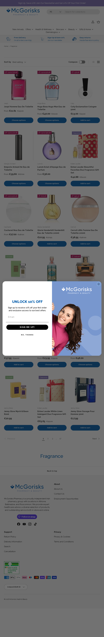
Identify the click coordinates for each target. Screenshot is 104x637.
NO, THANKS (27, 335)
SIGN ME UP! (27, 327)
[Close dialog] (98, 284)
